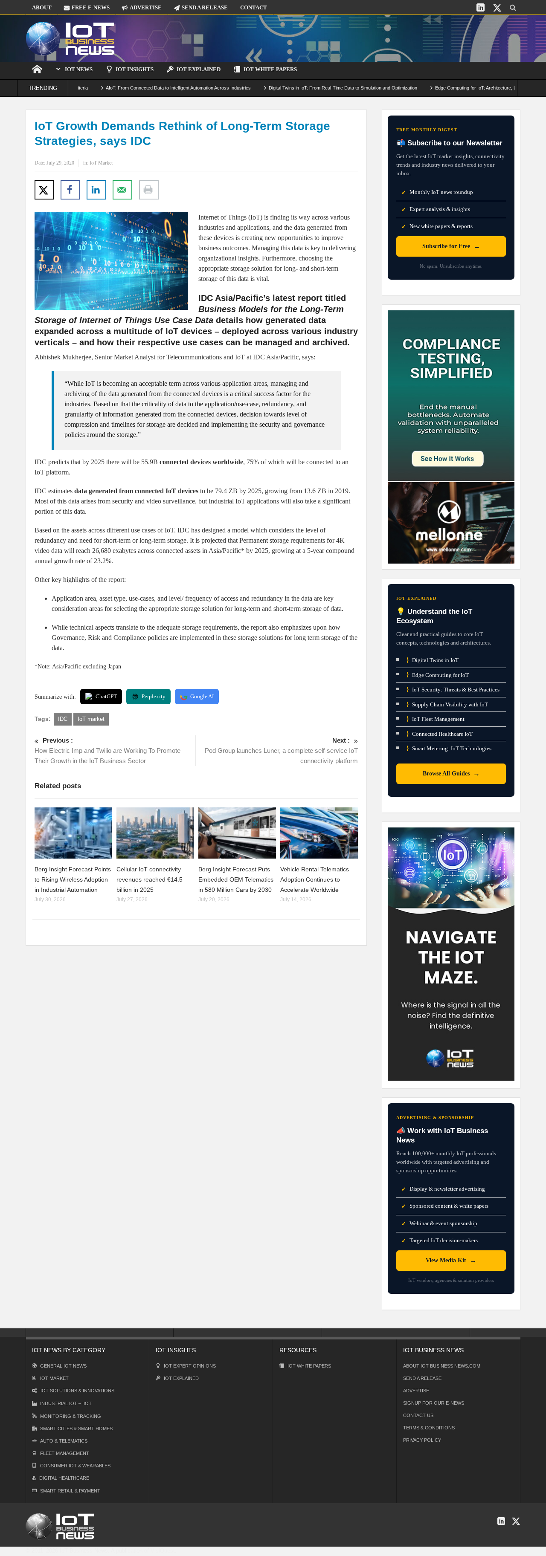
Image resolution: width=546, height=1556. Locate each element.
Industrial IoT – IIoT (66, 1403)
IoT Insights (135, 69)
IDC (62, 719)
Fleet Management (64, 1453)
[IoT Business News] (70, 38)
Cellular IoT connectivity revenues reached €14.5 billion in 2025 (149, 879)
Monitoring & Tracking (70, 1416)
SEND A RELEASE (205, 7)
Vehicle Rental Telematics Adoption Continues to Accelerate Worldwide (314, 879)
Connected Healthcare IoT (440, 734)
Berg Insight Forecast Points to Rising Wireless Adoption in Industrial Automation (73, 879)
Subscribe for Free (451, 246)
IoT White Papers (270, 69)
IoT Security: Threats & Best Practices (453, 689)
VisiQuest (163, 1550)
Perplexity (154, 696)
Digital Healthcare (64, 1478)
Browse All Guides (451, 773)
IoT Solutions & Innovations (77, 1390)
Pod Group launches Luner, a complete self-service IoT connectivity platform (281, 750)
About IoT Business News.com (441, 1365)
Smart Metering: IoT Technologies (449, 748)
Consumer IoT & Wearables (75, 1465)
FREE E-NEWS (91, 7)
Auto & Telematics (63, 1440)
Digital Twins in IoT (433, 660)
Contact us (418, 1415)
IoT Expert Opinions (190, 1365)
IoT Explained (199, 69)
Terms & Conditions (429, 1427)
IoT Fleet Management (436, 719)
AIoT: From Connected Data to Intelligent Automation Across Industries (144, 87)
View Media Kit (451, 1260)
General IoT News (63, 1365)
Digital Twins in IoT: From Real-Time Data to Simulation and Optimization (309, 87)
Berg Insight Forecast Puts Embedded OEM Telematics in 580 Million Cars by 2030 (235, 879)
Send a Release (422, 1378)
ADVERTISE (146, 7)
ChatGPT (106, 696)
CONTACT (253, 7)
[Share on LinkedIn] (96, 190)
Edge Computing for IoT (438, 674)
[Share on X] (44, 190)
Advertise (416, 1390)
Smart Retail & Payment (70, 1490)
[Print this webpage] (149, 190)
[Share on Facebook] (70, 190)
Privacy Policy (422, 1440)
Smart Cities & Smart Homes (76, 1428)
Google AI (202, 696)
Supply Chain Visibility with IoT (447, 704)
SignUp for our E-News (433, 1403)
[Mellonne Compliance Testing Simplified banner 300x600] (451, 436)
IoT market (91, 719)
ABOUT (42, 7)
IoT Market (101, 163)
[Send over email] (122, 190)
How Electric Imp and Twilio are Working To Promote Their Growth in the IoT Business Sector (107, 750)
